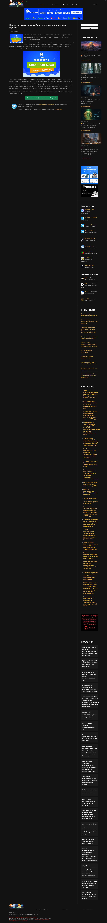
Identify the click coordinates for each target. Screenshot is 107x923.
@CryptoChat (58, 109)
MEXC (86, 291)
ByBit (86, 277)
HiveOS (87, 299)
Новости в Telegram (90, 225)
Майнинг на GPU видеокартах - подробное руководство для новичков (89, 344)
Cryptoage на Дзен (90, 238)
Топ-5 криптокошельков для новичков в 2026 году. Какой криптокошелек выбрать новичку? (90, 394)
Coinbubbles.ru (89, 252)
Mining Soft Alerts (89, 230)
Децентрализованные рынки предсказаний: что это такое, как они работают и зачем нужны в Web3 (90, 523)
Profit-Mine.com (89, 258)
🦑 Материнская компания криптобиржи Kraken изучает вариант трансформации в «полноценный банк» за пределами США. (89, 151)
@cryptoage (42, 104)
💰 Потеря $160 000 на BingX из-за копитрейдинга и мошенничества (90, 101)
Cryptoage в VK (89, 246)
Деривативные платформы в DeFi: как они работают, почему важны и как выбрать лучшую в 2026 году (90, 441)
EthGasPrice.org (89, 265)
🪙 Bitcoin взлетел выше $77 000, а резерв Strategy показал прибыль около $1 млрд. (91, 125)
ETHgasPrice (65, 909)
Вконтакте (50, 104)
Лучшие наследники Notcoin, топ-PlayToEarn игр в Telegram (89, 321)
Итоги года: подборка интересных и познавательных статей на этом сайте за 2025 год (90, 565)
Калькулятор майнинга (42, 909)
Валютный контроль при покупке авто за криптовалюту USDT (90, 484)
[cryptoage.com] (16, 4)
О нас (18, 909)
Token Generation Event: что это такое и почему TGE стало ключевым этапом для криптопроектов (90, 545)
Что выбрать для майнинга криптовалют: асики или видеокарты (89, 375)
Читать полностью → (87, 60)
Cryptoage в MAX (90, 209)
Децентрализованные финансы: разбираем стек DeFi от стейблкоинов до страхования (90, 575)
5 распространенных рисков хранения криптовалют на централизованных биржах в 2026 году (90, 415)
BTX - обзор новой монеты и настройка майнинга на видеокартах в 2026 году (90, 404)
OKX (86, 283)
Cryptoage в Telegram (91, 217)
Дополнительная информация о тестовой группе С (41, 98)
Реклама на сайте (88, 909)
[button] (42, 5)
